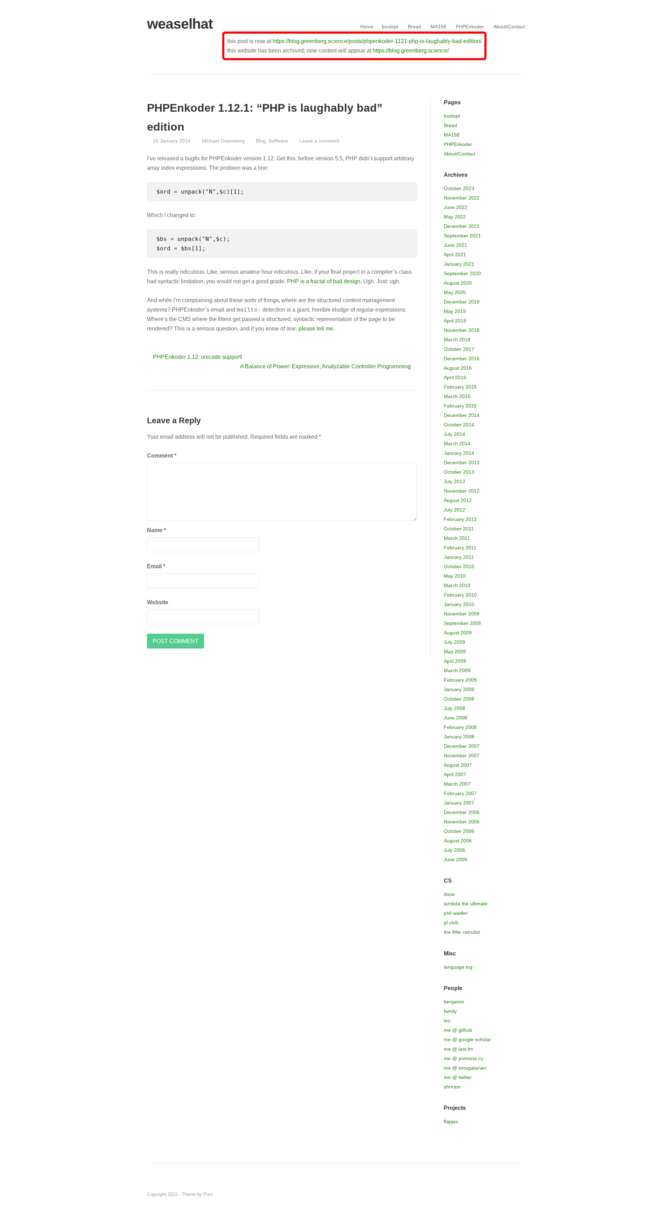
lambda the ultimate (466, 903)
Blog (261, 141)
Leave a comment (319, 141)
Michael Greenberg (223, 141)
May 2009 (455, 651)
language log (458, 967)
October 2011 (459, 528)
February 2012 (460, 519)
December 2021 (461, 226)
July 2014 (454, 434)
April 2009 (455, 661)
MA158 (438, 26)
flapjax (451, 1121)
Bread (414, 26)
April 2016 (455, 377)
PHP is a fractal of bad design (323, 281)
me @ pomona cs (463, 1058)
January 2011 (459, 557)
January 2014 (459, 453)
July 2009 (454, 642)
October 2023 (459, 188)
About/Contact (509, 26)
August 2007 (458, 765)
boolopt (390, 26)
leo (447, 1020)
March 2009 (457, 670)
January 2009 (459, 689)
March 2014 (457, 443)
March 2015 (457, 396)
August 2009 (458, 632)
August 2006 (458, 840)
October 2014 (459, 424)
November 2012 (461, 491)
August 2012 (458, 500)
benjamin (454, 1001)
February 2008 (460, 727)
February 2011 (460, 547)
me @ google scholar (467, 1039)
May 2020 (455, 292)
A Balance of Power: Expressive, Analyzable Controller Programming (325, 366)
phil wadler (456, 913)
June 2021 (455, 245)
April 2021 (455, 254)
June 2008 (455, 718)
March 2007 (457, 784)
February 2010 (460, 595)
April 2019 (455, 320)
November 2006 (461, 821)
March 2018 (457, 339)
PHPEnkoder (470, 26)
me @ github (458, 1030)
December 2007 (461, 746)
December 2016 (461, 358)
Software (278, 141)
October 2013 (459, 472)
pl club (451, 922)
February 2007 (460, 793)
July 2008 (454, 708)
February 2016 (460, 387)
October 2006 (459, 831)
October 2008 (459, 699)
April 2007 (455, 774)
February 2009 (460, 680)
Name (156, 530)
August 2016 (458, 368)
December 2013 (461, 462)
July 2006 (454, 850)
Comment (161, 456)
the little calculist (462, 932)
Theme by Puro (197, 1194)
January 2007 (459, 803)
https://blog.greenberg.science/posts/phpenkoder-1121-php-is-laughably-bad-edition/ (377, 41)
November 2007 (461, 755)
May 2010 (455, 576)
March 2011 (457, 538)
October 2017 (459, 349)
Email (156, 566)
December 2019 (461, 302)
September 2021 (462, 235)
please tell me (316, 329)
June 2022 (455, 207)
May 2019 (455, 311)
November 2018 (461, 330)
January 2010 (459, 604)
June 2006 (455, 859)
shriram (452, 1087)
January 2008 (459, 736)
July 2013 (454, 481)
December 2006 (461, 812)
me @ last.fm (458, 1049)
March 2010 (457, 585)
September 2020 (462, 273)
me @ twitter (458, 1077)
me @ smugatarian (465, 1068)
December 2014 (461, 415)
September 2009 (462, 623)
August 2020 (458, 283)
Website (157, 602)
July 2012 (454, 510)
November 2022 (461, 198)
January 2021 (459, 264)
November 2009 (461, 614)
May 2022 (455, 217)
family (450, 1011)
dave (449, 894)
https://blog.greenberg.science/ (411, 51)
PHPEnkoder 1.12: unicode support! (197, 357)
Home (366, 26)
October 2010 (459, 566)
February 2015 (460, 406)
